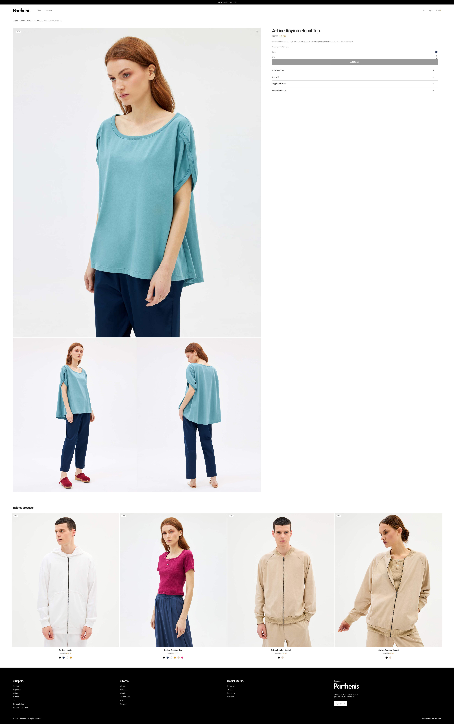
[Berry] (182, 657)
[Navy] (63, 657)
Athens (123, 686)
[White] (67, 657)
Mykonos (123, 690)
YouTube (230, 697)
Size (273, 57)
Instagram (231, 686)
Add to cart (354, 62)
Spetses (123, 704)
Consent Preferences (21, 708)
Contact (16, 686)
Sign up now (340, 703)
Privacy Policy (18, 704)
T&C (15, 700)
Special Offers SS (26, 21)
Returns (16, 697)
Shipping (16, 693)
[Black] (59, 657)
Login (430, 11)
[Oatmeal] (178, 657)
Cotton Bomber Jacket (281, 650)
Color (274, 52)
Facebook (231, 693)
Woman (38, 21)
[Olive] (70, 657)
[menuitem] (423, 11)
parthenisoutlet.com (433, 719)
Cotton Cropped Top (173, 650)
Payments (17, 690)
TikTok (229, 690)
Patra (122, 700)
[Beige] (282, 657)
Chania (123, 693)
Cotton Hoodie (65, 650)
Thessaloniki (125, 697)
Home (15, 21)
